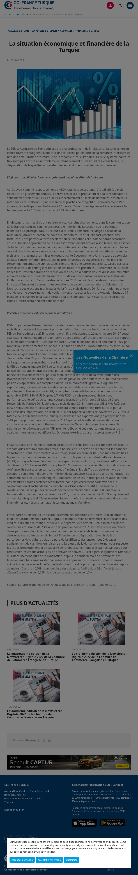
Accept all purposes (22, 859)
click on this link (46, 851)
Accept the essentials (49, 859)
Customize (71, 859)
